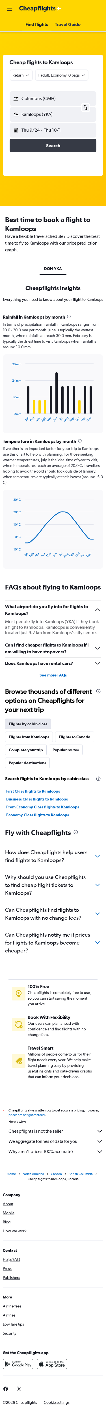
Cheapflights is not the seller (35, 1131)
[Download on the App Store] (52, 1364)
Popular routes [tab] (66, 750)
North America (33, 1174)
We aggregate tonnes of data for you (42, 1141)
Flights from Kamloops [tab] (29, 737)
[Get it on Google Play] (18, 1364)
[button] (9, 9)
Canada (56, 1174)
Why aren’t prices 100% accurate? (40, 1151)
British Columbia (81, 1174)
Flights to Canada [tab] (74, 737)
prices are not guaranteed (26, 1115)
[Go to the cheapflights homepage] (40, 9)
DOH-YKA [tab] (53, 268)
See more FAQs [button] (53, 675)
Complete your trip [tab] (26, 750)
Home (11, 1174)
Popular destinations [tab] (27, 763)
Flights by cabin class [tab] (28, 724)
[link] (19, 1389)
